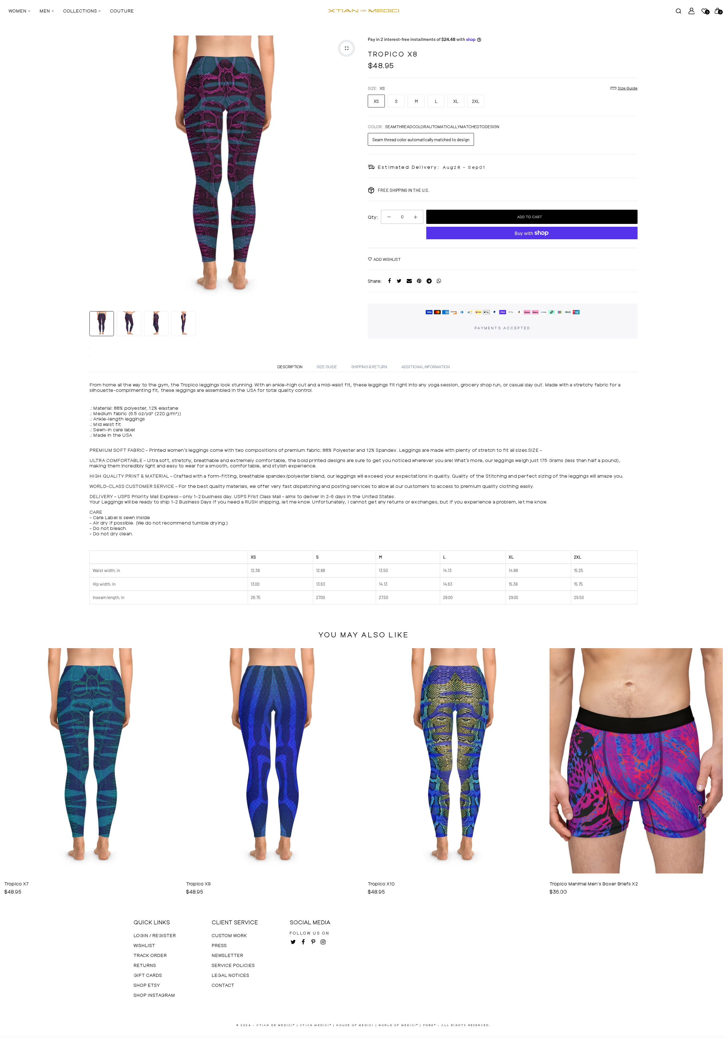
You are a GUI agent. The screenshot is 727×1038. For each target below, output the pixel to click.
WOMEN (18, 10)
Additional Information (425, 366)
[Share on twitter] (399, 280)
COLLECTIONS (80, 10)
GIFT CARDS (147, 975)
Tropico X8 (393, 54)
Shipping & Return (369, 366)
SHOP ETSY (146, 985)
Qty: (373, 217)
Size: (376, 88)
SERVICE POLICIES (233, 965)
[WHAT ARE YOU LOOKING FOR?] (678, 11)
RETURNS (144, 965)
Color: (433, 126)
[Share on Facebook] (389, 280)
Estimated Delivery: (409, 167)
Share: (375, 281)
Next (353, 170)
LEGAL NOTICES (230, 975)
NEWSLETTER (227, 955)
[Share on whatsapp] (438, 280)
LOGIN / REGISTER (154, 935)
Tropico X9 (16, 883)
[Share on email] (409, 280)
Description (289, 366)
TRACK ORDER (150, 955)
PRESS (219, 945)
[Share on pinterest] (419, 280)
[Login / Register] (691, 11)
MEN (45, 10)
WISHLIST (144, 945)
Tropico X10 (199, 883)
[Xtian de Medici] (363, 11)
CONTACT (223, 985)
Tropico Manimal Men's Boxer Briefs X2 (412, 883)
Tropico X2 (562, 883)
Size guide (628, 88)
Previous (95, 170)
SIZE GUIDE (327, 366)
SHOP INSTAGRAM (154, 995)
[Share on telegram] (429, 280)
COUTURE (122, 10)
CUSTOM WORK (229, 935)
